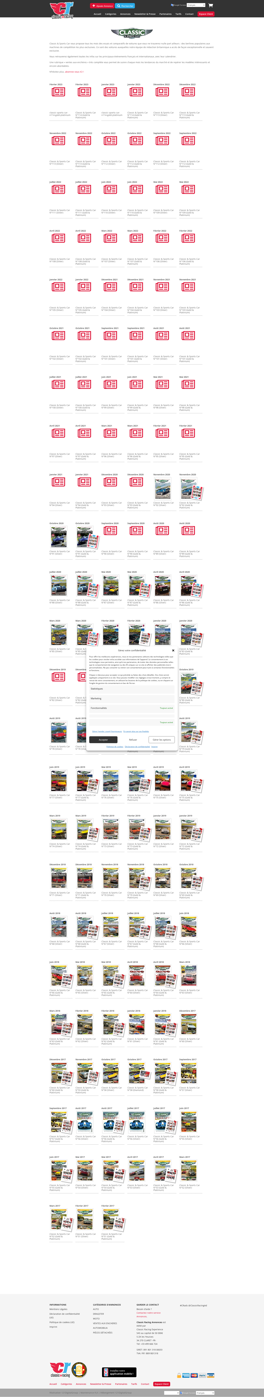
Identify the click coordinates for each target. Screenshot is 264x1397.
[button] (173, 650)
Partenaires (166, 14)
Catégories (110, 14)
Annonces (125, 14)
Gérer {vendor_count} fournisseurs (107, 731)
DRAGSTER (98, 1313)
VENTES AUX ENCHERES (105, 1323)
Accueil (97, 14)
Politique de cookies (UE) (62, 1322)
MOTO (96, 1318)
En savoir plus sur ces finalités (136, 731)
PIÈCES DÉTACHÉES (102, 1332)
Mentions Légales (58, 1309)
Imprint (154, 746)
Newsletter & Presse (145, 14)
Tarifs (178, 14)
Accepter (103, 739)
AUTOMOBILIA (100, 1327)
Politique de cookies (114, 746)
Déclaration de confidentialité (137, 746)
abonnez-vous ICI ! (74, 71)
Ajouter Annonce (104, 6)
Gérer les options (162, 739)
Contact (189, 14)
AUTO (96, 1309)
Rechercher (127, 6)
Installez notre (121, 1372)
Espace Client (206, 14)
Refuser (133, 739)
